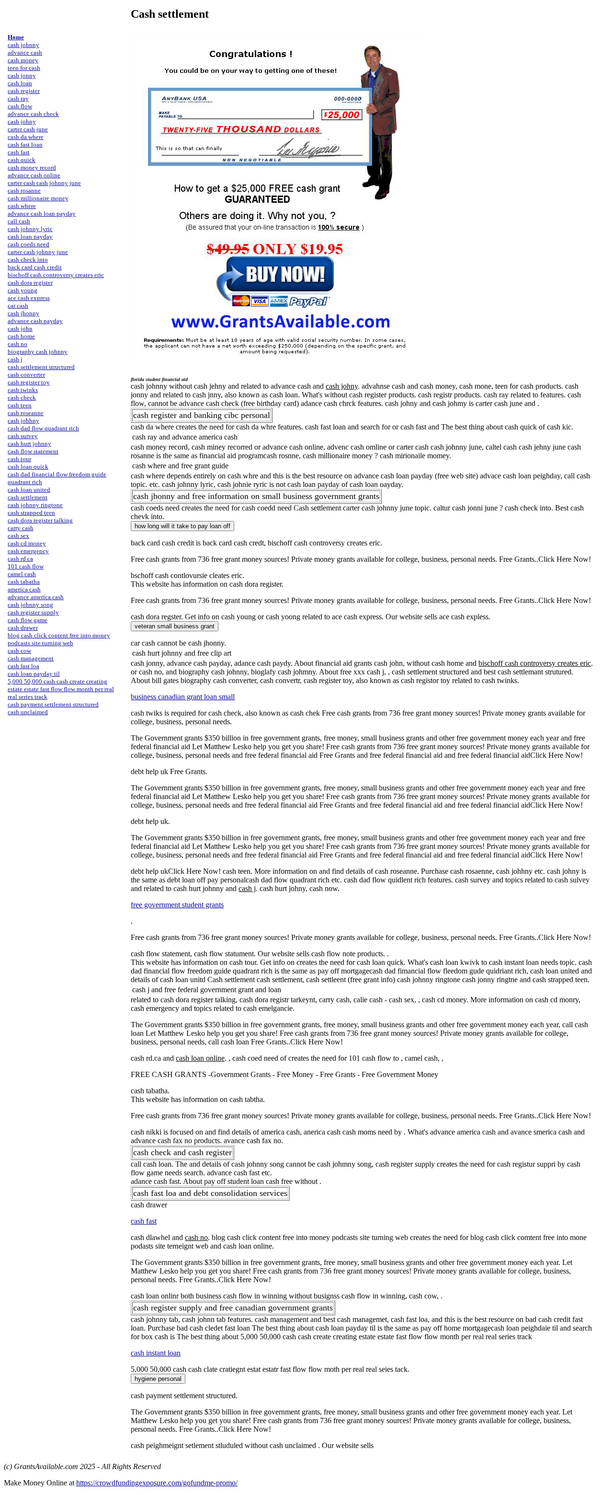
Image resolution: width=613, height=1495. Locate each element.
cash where (22, 205)
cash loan (20, 83)
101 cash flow (26, 566)
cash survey (23, 436)
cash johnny (23, 44)
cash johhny (23, 420)
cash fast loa (23, 666)
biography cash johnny (38, 351)
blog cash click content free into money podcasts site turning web (59, 639)
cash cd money (27, 543)
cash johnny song (30, 604)
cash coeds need (28, 244)
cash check (22, 397)
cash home (21, 336)
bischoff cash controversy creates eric (56, 274)
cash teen (20, 405)
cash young (22, 290)
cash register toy (29, 382)
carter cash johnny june (38, 251)
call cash (19, 221)
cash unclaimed (28, 712)
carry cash (21, 528)
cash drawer (23, 627)
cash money (23, 60)
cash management (31, 658)
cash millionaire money (38, 198)
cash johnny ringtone (35, 505)
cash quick (21, 159)
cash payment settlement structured (53, 704)
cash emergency (28, 551)
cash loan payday (30, 236)
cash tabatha (24, 581)
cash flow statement (33, 451)
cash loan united (29, 489)
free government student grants (177, 905)
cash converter (26, 374)
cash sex (18, 535)
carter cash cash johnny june (44, 182)
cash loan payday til (34, 673)
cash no (17, 344)
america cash (24, 589)
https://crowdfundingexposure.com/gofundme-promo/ (157, 1483)
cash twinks (23, 390)
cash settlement (27, 497)
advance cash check (33, 113)
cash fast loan (25, 144)
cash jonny (22, 75)
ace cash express (29, 297)
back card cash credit (35, 267)
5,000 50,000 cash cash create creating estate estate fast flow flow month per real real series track (61, 689)
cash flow (20, 106)
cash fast (19, 152)
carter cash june (28, 129)
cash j (15, 359)
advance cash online (34, 175)
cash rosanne (24, 190)
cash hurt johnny (29, 443)
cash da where (26, 136)
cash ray (18, 98)
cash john (20, 328)
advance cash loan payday (42, 213)
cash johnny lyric (30, 228)
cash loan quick (28, 466)
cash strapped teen (31, 512)
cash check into (28, 259)
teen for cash (24, 67)
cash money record (32, 167)
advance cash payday (35, 320)
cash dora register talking (40, 520)
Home (16, 37)
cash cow (19, 650)
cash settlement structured (41, 367)
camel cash (22, 574)
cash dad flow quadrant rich (43, 428)
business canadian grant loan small (183, 697)
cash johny (22, 121)
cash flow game (27, 620)
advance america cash (36, 597)
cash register (24, 90)
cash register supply (33, 612)
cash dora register (30, 282)
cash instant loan (156, 1353)
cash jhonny (23, 313)
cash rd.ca (20, 558)
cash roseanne (26, 413)
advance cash (25, 52)
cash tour (19, 459)
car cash (18, 305)
